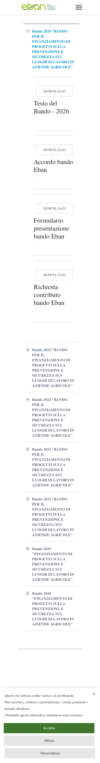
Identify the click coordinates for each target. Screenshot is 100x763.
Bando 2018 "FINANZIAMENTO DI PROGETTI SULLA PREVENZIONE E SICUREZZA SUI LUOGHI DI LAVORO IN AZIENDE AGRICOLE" (53, 609)
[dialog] (50, 725)
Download (54, 91)
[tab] (51, 48)
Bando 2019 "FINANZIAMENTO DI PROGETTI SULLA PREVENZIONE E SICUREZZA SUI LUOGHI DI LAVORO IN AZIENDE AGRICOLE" (53, 564)
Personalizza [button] (50, 753)
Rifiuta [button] (49, 741)
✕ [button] (94, 694)
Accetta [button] (49, 728)
